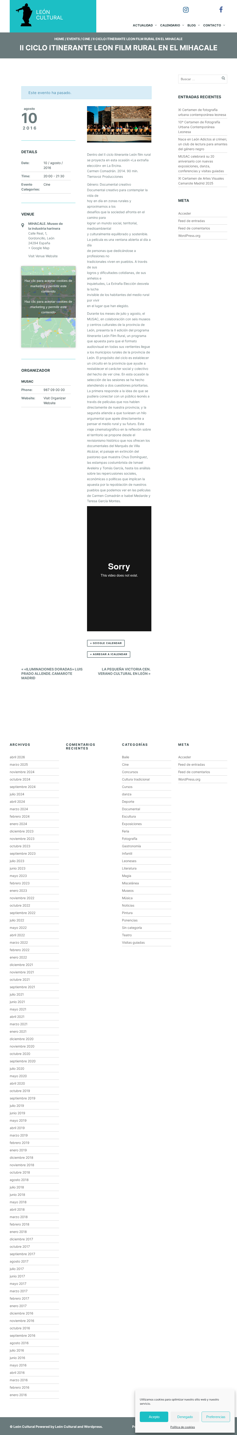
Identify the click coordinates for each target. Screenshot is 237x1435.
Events (73, 39)
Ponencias (129, 920)
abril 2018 (17, 1209)
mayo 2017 (18, 1284)
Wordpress (93, 1427)
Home (59, 39)
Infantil (127, 853)
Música (127, 898)
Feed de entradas (191, 221)
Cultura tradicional (136, 779)
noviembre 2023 (22, 839)
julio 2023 (17, 861)
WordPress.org (189, 236)
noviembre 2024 (22, 772)
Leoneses (129, 861)
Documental (131, 809)
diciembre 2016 (21, 1313)
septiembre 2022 (22, 913)
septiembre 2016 (22, 1335)
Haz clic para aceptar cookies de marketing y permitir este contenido (48, 286)
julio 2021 (17, 994)
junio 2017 (17, 1276)
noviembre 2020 (22, 1046)
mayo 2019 (18, 1120)
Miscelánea (130, 883)
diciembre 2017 (21, 1239)
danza (126, 794)
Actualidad (143, 25)
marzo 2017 (19, 1291)
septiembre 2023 (23, 853)
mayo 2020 (18, 1076)
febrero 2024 (20, 816)
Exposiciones (132, 824)
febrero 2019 (19, 1143)
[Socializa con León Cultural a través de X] (200, 6)
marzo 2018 (19, 1217)
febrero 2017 (19, 1298)
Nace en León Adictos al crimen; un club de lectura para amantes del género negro (202, 144)
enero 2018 (18, 1232)
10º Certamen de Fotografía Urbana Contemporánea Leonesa (199, 127)
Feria (125, 831)
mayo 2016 (18, 1365)
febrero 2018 (19, 1224)
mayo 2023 (18, 876)
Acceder (184, 213)
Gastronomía (131, 846)
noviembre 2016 (22, 1321)
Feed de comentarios (194, 228)
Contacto (212, 25)
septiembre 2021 (22, 987)
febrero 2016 (19, 1387)
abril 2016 (17, 1373)
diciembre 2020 (22, 1039)
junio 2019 (17, 1113)
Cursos (127, 787)
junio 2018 (17, 1195)
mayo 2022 (18, 928)
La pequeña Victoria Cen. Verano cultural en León (124, 671)
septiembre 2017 (22, 1254)
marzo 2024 (19, 809)
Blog (191, 25)
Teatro (127, 935)
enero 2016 (18, 1395)
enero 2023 (18, 890)
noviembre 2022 (22, 898)
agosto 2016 (19, 1343)
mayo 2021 (18, 1009)
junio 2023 (17, 868)
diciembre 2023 (22, 831)
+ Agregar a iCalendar (108, 654)
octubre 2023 (20, 846)
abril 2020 (17, 1083)
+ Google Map (39, 248)
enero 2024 (18, 824)
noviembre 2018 (22, 1165)
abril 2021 (17, 1017)
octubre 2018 (20, 1172)
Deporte (128, 801)
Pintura (127, 913)
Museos (128, 890)
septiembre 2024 (23, 787)
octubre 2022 (20, 905)
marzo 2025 (19, 764)
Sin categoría (132, 928)
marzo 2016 (19, 1380)
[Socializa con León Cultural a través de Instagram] (182, 6)
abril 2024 (17, 801)
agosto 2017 (19, 1261)
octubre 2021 (20, 979)
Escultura (129, 816)
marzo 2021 (19, 1024)
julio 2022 (17, 920)
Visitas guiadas (133, 942)
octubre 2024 (20, 779)
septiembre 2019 (22, 1098)
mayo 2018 (18, 1202)
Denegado (185, 1417)
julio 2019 (17, 1106)
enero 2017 (18, 1306)
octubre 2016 (20, 1328)
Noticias (128, 905)
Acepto (154, 1417)
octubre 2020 (20, 1054)
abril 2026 (17, 757)
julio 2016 (17, 1350)
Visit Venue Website (43, 256)
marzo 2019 (19, 1135)
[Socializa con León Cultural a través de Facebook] (217, 6)
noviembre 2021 (22, 972)
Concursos (130, 772)
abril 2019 (17, 1128)
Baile (125, 757)
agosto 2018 (19, 1180)
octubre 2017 (20, 1246)
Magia (126, 876)
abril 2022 (17, 935)
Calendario (170, 25)
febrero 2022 (19, 950)
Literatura (129, 868)
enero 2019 (18, 1150)
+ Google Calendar (106, 643)
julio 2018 (17, 1187)
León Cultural (24, 1427)
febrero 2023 (20, 883)
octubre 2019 (20, 1091)
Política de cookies (182, 1427)
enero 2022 (18, 957)
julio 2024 (17, 794)
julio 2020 (17, 1068)
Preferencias (215, 1417)
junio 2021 (17, 1002)
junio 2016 (17, 1358)
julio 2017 (17, 1269)
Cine (86, 39)
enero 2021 (18, 1031)
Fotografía (129, 839)
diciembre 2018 (21, 1157)
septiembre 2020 (23, 1061)
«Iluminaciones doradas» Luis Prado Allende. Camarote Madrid (52, 673)
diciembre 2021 (21, 965)
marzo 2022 (19, 942)
